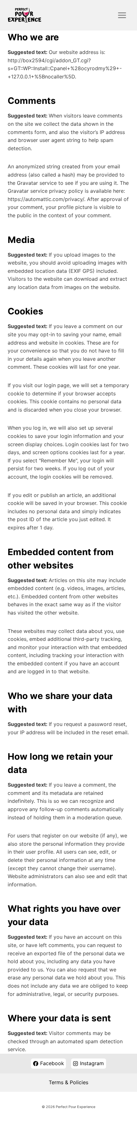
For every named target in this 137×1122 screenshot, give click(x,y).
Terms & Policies (68, 1082)
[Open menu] (121, 15)
